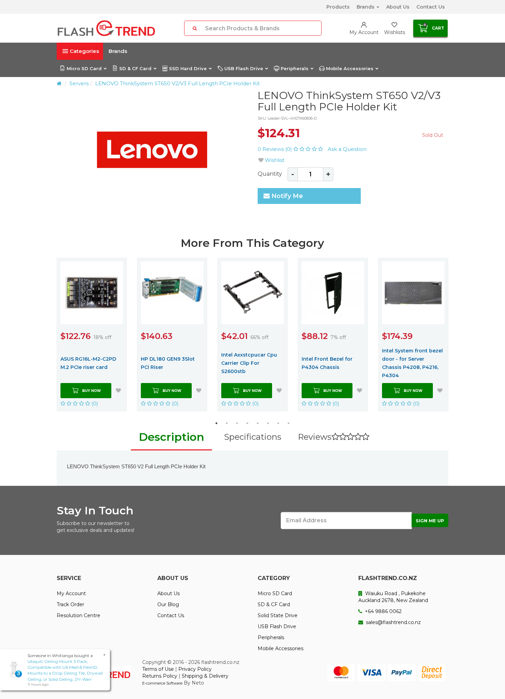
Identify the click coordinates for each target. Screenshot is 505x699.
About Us (397, 7)
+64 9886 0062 (382, 611)
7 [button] (278, 423)
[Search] (194, 28)
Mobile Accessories (349, 68)
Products (338, 7)
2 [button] (226, 423)
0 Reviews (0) (275, 149)
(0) (94, 403)
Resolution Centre (78, 615)
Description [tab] (171, 437)
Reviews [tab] (315, 437)
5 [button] (257, 423)
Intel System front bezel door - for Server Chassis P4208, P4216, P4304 (412, 363)
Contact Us (430, 7)
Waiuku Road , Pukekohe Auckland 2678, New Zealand (393, 596)
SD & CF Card (135, 68)
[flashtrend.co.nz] (106, 28)
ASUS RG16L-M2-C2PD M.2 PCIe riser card (88, 363)
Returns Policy (159, 676)
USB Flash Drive (243, 68)
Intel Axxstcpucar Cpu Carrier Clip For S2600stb (249, 363)
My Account (71, 593)
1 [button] (216, 423)
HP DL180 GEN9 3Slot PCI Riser (168, 363)
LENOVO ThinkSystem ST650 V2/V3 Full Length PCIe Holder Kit (177, 83)
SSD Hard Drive (188, 68)
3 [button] (237, 423)
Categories (84, 51)
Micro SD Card (84, 68)
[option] (152, 150)
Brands (366, 7)
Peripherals (294, 68)
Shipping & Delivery (205, 676)
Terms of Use (158, 669)
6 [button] (268, 423)
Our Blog (168, 604)
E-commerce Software (162, 683)
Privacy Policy (195, 669)
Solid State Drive (278, 615)
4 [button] (247, 423)
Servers (79, 83)
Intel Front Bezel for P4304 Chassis (327, 363)
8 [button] (288, 423)
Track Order (70, 604)
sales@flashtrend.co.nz (392, 622)
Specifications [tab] (252, 437)
